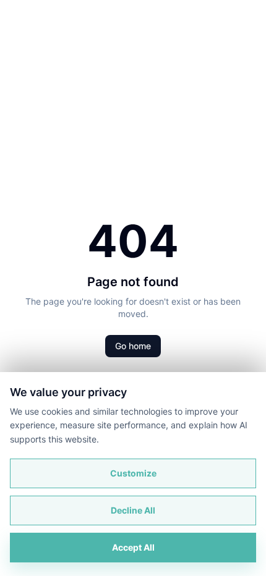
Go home (133, 346)
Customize (133, 473)
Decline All (133, 510)
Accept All (133, 547)
